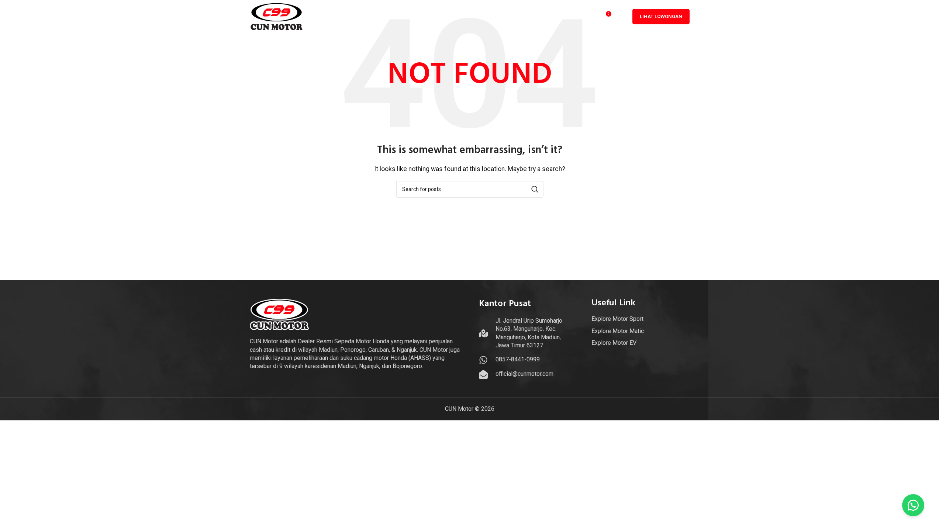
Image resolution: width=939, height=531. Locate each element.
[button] (913, 505)
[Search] (621, 16)
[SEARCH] (535, 189)
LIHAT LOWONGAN (661, 16)
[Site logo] (277, 16)
